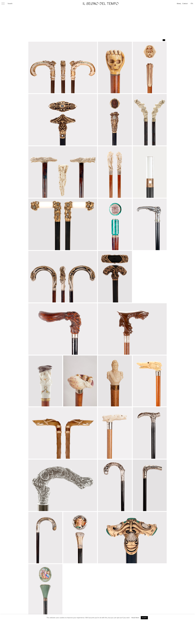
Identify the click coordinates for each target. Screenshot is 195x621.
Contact (185, 3)
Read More (135, 618)
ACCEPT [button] (144, 618)
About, (179, 3)
